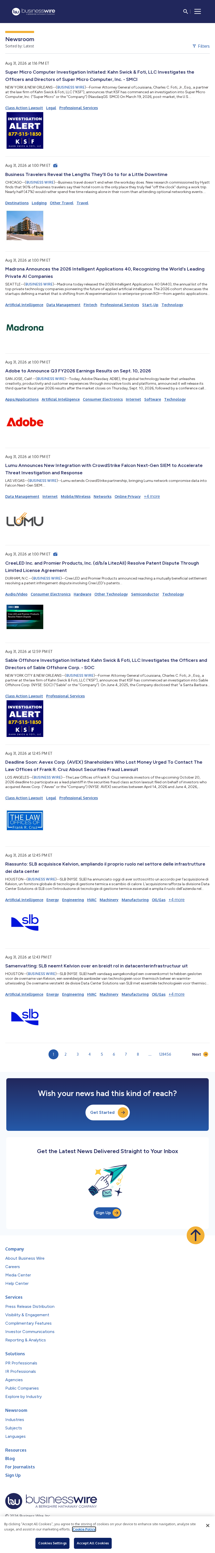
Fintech (90, 304)
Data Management (63, 304)
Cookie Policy (84, 1529)
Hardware (82, 594)
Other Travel (61, 203)
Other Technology (111, 594)
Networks (102, 496)
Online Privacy (128, 496)
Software (152, 399)
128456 (165, 1054)
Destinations (17, 203)
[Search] (185, 11)
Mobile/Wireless (75, 496)
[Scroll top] (196, 1235)
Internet (133, 399)
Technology (172, 304)
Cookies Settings (52, 1543)
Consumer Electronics (103, 399)
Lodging (39, 203)
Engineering (73, 899)
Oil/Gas (158, 899)
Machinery (109, 899)
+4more (152, 496)
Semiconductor (145, 594)
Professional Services (78, 108)
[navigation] (197, 11)
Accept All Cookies (93, 1543)
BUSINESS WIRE (71, 87)
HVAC (91, 899)
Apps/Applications (22, 399)
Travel (82, 203)
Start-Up (150, 304)
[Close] (207, 1525)
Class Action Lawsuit (24, 108)
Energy (52, 899)
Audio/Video (16, 594)
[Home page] (33, 11)
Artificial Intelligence (24, 304)
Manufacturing (135, 899)
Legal (51, 108)
